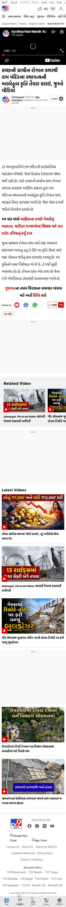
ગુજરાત (40, 16)
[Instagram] (45, 826)
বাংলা (52, 2)
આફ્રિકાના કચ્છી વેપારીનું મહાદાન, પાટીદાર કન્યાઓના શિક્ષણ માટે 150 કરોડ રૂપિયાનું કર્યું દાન (32, 226)
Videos (23, 23)
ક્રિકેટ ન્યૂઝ (29, 16)
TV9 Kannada (9, 879)
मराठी (44, 2)
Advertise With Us (46, 847)
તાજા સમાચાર (14, 16)
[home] (3, 16)
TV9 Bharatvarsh (16, 872)
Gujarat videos (37, 23)
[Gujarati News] (5, 9)
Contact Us (12, 847)
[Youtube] (16, 305)
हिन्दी (5, 2)
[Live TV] (52, 8)
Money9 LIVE (55, 885)
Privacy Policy (44, 853)
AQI (46, 9)
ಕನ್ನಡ (24, 2)
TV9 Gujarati (17, 96)
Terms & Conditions (31, 859)
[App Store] (42, 841)
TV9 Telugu (51, 872)
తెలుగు (35, 2)
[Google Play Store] (20, 838)
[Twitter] (37, 826)
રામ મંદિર (8, 313)
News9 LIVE (38, 885)
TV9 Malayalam (10, 885)
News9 (14, 2)
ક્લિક (36, 295)
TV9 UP (25, 885)
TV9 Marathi (35, 872)
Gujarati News (9, 23)
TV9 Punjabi (41, 879)
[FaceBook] (29, 826)
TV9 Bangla (26, 879)
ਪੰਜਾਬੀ (59, 2)
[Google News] (25, 305)
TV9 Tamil (56, 879)
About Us (27, 847)
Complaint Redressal (22, 853)
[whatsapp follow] (34, 305)
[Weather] (41, 9)
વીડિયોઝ (51, 16)
